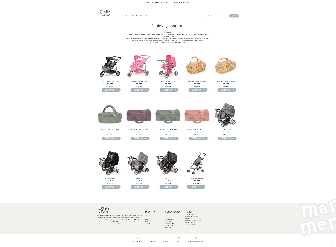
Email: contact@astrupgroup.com (193, 220)
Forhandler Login (169, 225)
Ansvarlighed (168, 227)
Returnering (168, 221)
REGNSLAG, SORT (110, 178)
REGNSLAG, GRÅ (226, 129)
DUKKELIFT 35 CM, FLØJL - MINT (110, 129)
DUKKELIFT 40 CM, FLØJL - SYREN (139, 129)
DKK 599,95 (168, 83)
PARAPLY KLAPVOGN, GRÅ (197, 178)
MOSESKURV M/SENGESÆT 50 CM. (226, 81)
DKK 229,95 (226, 83)
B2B (145, 15)
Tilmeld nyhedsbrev (169, 223)
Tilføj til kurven (109, 90)
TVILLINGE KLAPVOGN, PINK (139, 81)
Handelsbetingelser (169, 215)
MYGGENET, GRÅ (139, 178)
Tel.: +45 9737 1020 (190, 224)
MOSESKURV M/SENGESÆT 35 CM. (197, 81)
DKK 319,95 (110, 132)
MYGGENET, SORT (168, 178)
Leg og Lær (147, 223)
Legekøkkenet (148, 215)
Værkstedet (147, 219)
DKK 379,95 (139, 132)
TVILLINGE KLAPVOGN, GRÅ (110, 81)
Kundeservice (137, 15)
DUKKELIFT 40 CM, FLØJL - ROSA (197, 129)
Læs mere (194, 187)
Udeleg (146, 221)
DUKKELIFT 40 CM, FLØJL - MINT (168, 129)
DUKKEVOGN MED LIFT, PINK (168, 81)
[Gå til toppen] (331, 242)
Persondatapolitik (169, 219)
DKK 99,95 (226, 132)
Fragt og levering (169, 217)
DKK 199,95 (197, 83)
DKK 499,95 (110, 83)
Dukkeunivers (148, 217)
